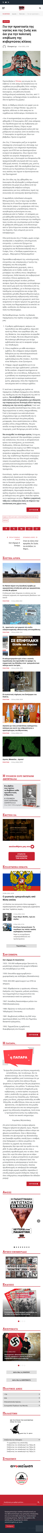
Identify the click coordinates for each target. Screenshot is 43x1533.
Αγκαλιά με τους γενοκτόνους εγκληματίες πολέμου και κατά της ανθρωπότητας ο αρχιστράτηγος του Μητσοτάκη (20, 728)
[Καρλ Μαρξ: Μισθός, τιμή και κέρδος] (7, 917)
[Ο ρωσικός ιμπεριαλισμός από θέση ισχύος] (21, 881)
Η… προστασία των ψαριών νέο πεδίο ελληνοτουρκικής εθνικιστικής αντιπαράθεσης (21, 628)
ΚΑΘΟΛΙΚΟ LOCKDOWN (17, 517)
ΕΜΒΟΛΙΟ (6, 517)
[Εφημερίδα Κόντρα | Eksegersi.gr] (21, 8)
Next (38, 1221)
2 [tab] (21, 1321)
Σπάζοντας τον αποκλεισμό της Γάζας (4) (21, 1445)
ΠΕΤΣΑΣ (5, 520)
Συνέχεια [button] (10, 1526)
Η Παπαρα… (9, 1043)
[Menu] (3, 8)
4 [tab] (25, 1321)
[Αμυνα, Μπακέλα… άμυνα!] (21, 747)
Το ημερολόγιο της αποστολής (17, 1443)
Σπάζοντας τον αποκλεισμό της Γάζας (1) (21, 1451)
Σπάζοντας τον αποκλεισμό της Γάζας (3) (21, 1447)
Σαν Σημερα (10, 954)
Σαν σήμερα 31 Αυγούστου (13, 960)
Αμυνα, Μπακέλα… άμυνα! (13, 759)
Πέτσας (18, 81)
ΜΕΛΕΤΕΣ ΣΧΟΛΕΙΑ (31, 517)
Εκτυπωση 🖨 (33, 510)
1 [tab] (19, 1321)
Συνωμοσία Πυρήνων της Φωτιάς (16, 1406)
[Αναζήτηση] (40, 8)
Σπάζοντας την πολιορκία (13, 1440)
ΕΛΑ (5, 1398)
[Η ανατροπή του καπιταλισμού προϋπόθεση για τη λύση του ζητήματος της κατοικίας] (21, 1303)
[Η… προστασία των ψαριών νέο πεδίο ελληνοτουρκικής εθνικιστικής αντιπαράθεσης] (21, 614)
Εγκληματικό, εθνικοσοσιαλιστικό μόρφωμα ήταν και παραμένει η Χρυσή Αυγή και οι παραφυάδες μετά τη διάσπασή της (19, 1356)
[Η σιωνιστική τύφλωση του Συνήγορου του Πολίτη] (21, 682)
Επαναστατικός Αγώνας (12, 1402)
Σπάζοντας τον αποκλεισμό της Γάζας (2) (21, 1449)
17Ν (5, 1394)
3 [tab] (23, 1321)
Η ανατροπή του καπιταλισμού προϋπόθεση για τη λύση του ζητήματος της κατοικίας (20, 1313)
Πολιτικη (6, 21)
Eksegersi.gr (12, 46)
